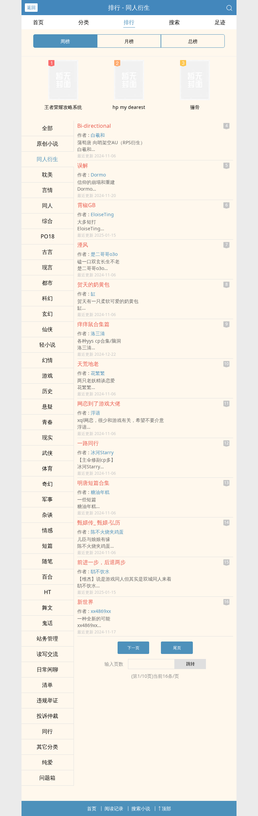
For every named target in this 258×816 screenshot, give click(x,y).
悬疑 (47, 406)
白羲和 (98, 135)
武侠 (47, 453)
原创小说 (47, 143)
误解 (82, 165)
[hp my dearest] (129, 98)
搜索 (174, 22)
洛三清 (98, 333)
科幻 (47, 298)
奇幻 (47, 484)
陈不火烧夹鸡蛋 (107, 532)
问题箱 (47, 777)
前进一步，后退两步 (101, 562)
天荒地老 (88, 363)
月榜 (129, 41)
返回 (31, 7)
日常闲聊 (47, 669)
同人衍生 (47, 159)
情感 (47, 530)
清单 (47, 685)
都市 (47, 282)
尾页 (177, 648)
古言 (47, 252)
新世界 (85, 602)
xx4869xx (101, 611)
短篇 (47, 545)
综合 (47, 221)
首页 (38, 22)
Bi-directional (94, 125)
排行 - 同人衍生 (129, 7)
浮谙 (95, 413)
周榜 (65, 41)
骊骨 (195, 107)
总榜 (193, 41)
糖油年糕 (100, 492)
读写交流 (47, 654)
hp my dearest (129, 107)
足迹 (220, 22)
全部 (47, 128)
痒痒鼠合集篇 (93, 324)
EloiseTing (102, 214)
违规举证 (47, 700)
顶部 (166, 808)
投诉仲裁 (47, 716)
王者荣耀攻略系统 (63, 107)
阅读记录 (113, 808)
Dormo (98, 174)
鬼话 (47, 623)
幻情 (47, 360)
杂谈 (47, 514)
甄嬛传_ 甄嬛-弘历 (98, 522)
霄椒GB (86, 205)
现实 (47, 437)
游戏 (47, 375)
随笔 (47, 561)
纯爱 (47, 762)
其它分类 (47, 746)
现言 (47, 267)
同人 (47, 205)
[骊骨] (195, 98)
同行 (47, 731)
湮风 (82, 244)
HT (47, 592)
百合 (47, 576)
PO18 (47, 236)
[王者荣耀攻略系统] (63, 98)
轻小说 (47, 344)
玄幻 (47, 313)
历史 (47, 391)
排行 (129, 22)
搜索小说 (140, 808)
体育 (47, 468)
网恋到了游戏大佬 (98, 403)
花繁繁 (98, 373)
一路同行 (88, 443)
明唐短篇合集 (93, 483)
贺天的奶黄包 (93, 284)
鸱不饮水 (100, 571)
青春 (47, 422)
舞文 (47, 607)
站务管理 (47, 638)
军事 (47, 499)
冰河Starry (102, 452)
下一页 (133, 648)
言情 (47, 190)
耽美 (47, 174)
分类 (83, 22)
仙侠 (47, 329)
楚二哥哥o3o (104, 254)
